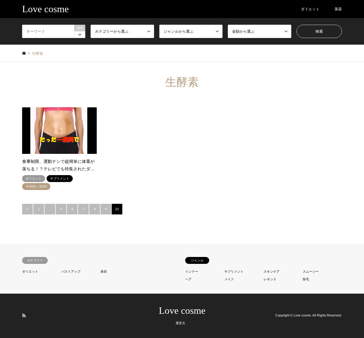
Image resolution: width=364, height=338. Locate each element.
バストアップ (70, 271)
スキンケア (272, 271)
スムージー (311, 271)
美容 (338, 9)
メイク (229, 279)
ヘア (188, 279)
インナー (191, 271)
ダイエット (310, 9)
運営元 (180, 323)
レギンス (270, 279)
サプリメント (234, 271)
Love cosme (182, 310)
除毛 (306, 279)
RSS (24, 315)
